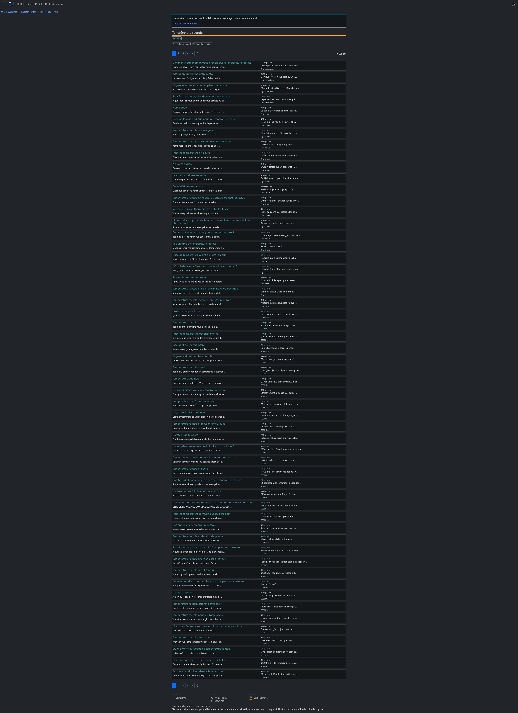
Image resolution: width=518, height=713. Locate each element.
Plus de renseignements (186, 23)
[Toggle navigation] (5, 4)
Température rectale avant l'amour (194, 570)
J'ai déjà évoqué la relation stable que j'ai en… (284, 561)
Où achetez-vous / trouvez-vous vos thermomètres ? (205, 266)
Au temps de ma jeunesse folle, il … (279, 302)
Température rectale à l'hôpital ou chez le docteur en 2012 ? (209, 197)
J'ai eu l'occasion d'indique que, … (278, 640)
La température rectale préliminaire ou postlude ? (203, 446)
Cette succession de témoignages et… (280, 415)
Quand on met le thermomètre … (278, 223)
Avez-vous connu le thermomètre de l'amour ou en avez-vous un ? (213, 502)
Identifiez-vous (55, 4)
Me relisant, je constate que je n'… (278, 359)
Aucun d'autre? (268, 584)
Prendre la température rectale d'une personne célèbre (206, 547)
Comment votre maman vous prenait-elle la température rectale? (212, 62)
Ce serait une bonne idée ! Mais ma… (279, 155)
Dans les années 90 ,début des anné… (280, 200)
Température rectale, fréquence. (192, 637)
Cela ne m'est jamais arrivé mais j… (278, 527)
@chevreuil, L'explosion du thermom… (280, 674)
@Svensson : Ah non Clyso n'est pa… (279, 494)
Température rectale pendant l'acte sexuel (198, 615)
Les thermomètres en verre (189, 175)
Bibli (39, 4)
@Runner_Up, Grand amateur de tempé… (282, 449)
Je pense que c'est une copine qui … (279, 99)
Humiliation (180, 107)
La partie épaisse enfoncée (189, 412)
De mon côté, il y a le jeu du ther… (278, 291)
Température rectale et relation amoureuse (199, 423)
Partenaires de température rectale (194, 525)
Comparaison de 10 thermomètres (193, 401)
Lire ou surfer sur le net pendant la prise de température (207, 626)
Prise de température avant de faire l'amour (199, 255)
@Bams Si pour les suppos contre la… (280, 336)
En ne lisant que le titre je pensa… (278, 347)
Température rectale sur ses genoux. (195, 130)
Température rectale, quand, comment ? (197, 603)
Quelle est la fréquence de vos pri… (279, 606)
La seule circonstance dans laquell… (279, 110)
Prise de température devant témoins (195, 333)
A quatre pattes (182, 592)
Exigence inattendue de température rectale (200, 85)
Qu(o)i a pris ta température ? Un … (279, 662)
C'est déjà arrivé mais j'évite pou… (278, 516)
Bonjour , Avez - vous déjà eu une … (279, 76)
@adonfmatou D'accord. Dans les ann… (281, 88)
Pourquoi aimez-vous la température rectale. (200, 390)
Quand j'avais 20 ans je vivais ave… (278, 426)
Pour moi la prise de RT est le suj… (278, 121)
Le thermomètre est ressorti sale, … (279, 314)
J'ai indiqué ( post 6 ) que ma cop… (278, 460)
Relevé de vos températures (190, 277)
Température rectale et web (189, 367)
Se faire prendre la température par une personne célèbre (208, 581)
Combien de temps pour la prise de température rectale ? (208, 480)
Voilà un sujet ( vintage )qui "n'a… (278, 189)
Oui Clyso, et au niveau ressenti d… (279, 572)
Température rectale (49, 11)
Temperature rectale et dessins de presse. (198, 536)
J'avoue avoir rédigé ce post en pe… (279, 618)
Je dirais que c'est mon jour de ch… (278, 257)
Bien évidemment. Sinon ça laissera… (280, 133)
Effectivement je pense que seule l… (279, 392)
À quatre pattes (182, 164)
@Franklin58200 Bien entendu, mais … (280, 381)
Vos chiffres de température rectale (194, 243)
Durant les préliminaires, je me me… (279, 595)
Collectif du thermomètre (188, 186)
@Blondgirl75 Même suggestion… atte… (281, 235)
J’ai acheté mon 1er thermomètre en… (280, 269)
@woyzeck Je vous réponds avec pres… (281, 370)
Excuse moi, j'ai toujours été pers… (278, 629)
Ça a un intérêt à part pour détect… (279, 280)
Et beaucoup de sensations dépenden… (281, 482)
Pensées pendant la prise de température (198, 671)
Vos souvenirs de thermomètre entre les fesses (201, 209)
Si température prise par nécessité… (279, 437)
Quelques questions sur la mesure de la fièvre (201, 660)
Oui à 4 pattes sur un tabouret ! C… (279, 166)
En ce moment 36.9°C (272, 246)
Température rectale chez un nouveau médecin (202, 141)
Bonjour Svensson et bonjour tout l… (280, 505)
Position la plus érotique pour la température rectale (205, 119)
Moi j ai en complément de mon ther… (280, 404)
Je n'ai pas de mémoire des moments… (280, 65)
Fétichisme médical (28, 11)
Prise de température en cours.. (192, 152)
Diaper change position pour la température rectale (204, 457)
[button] (198, 53)
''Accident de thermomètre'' (189, 345)
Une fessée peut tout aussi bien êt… (279, 651)
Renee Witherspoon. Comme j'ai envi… (280, 550)
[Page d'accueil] (1, 11)
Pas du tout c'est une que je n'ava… (279, 325)
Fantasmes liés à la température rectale (197, 491)
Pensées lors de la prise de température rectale (202, 96)
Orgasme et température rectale (192, 356)
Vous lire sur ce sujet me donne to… (279, 471)
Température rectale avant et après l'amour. (199, 558)
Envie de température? (186, 311)
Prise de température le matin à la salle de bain (201, 513)
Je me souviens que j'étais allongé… (279, 211)
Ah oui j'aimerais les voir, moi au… (278, 539)
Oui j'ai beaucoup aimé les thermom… (280, 178)
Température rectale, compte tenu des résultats (202, 300)
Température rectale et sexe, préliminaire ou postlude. (205, 288)
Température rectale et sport (190, 468)
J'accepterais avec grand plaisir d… (278, 144)
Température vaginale (186, 378)
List (177, 38)
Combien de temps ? (185, 435)
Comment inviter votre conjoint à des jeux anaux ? (203, 232)
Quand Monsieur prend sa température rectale (201, 648)
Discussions (26, 4)
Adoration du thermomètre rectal (193, 74)
